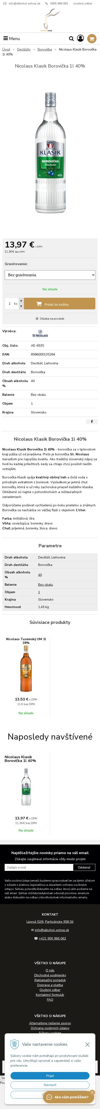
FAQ (50, 999)
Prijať (50, 1076)
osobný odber (82, 3)
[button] (92, 1092)
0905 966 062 (59, 3)
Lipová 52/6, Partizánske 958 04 (50, 922)
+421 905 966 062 (52, 938)
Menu (14, 38)
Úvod (6, 49)
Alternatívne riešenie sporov (50, 1023)
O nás (50, 970)
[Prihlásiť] (80, 38)
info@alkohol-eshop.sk (24, 3)
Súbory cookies (50, 1033)
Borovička (45, 49)
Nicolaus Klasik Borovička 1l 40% (20, 759)
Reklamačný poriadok (50, 980)
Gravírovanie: (16, 264)
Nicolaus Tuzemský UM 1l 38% (26, 641)
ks (15, 303)
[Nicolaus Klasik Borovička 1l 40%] (50, 154)
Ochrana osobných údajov (50, 1028)
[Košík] (92, 38)
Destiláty (23, 49)
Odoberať (84, 867)
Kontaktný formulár (50, 995)
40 (40, 575)
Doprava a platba (50, 985)
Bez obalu (45, 584)
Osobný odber (50, 990)
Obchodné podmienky (50, 975)
